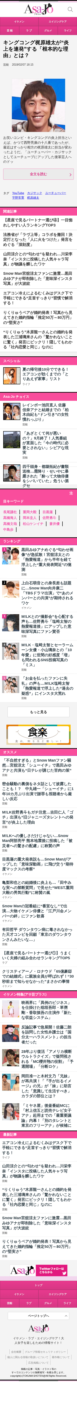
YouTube (18, 193)
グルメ (48, 1303)
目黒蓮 (48, 512)
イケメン (19, 1294)
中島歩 (8, 529)
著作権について (61, 1357)
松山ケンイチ (33, 524)
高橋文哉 (10, 524)
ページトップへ (38, 1315)
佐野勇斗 (49, 518)
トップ (38, 1285)
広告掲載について (38, 1362)
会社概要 (16, 1351)
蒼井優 (54, 524)
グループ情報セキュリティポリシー (45, 1351)
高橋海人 (10, 518)
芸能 (25, 424)
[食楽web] (38, 743)
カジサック (34, 193)
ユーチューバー (55, 193)
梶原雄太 (33, 197)
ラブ (28, 1303)
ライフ (26, 384)
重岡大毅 (30, 512)
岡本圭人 (30, 518)
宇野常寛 (18, 197)
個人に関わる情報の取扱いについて (27, 1357)
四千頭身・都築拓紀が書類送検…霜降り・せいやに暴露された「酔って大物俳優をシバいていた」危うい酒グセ (45, 476)
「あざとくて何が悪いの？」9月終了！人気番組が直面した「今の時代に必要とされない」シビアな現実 (45, 443)
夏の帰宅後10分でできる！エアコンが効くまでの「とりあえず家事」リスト (45, 374)
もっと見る (38, 712)
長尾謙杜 (10, 512)
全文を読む (38, 174)
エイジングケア (58, 1294)
